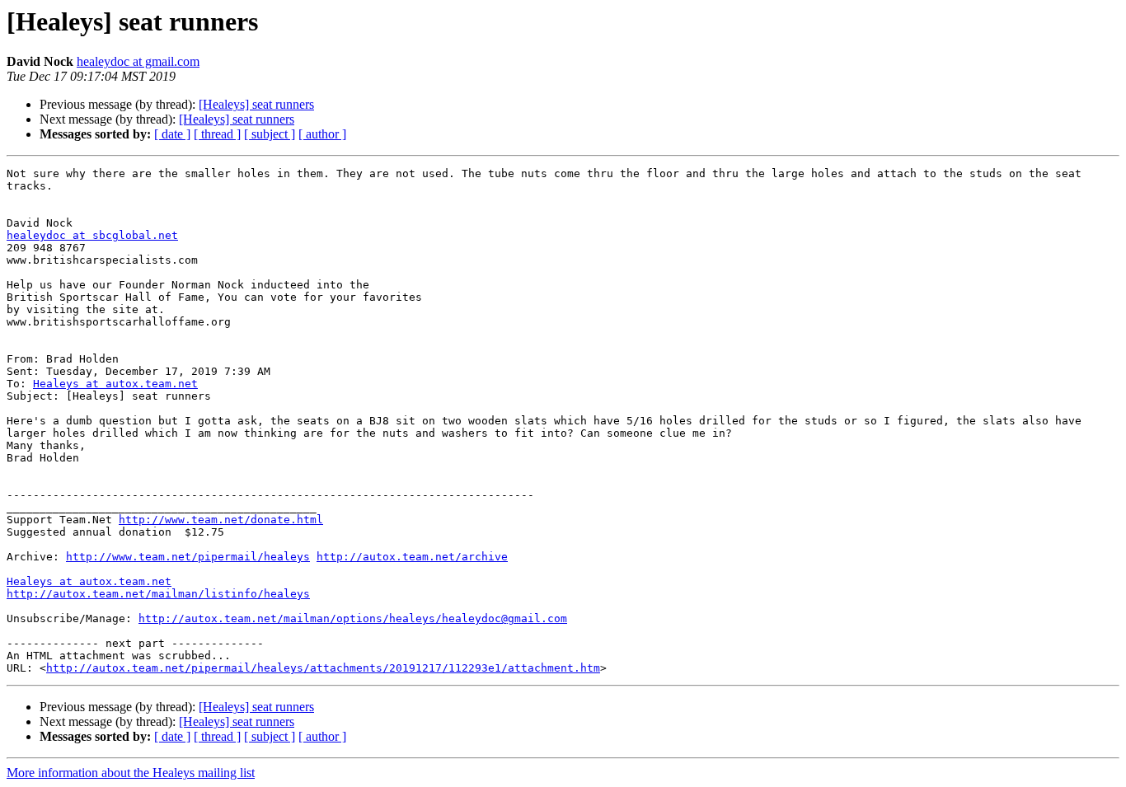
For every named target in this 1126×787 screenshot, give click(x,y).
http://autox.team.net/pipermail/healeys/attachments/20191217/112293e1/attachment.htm (323, 668)
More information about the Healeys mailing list (131, 773)
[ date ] (172, 134)
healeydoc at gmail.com (138, 61)
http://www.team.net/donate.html (221, 519)
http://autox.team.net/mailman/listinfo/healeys (158, 594)
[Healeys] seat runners (256, 104)
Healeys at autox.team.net (115, 383)
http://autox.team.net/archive (412, 556)
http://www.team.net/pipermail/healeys (188, 556)
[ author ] (322, 134)
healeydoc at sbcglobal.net (92, 235)
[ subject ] (269, 134)
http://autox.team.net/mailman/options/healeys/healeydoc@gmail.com (352, 618)
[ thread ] (217, 134)
